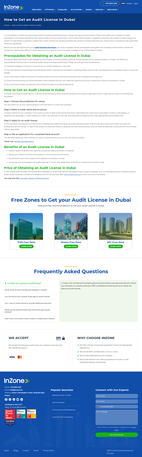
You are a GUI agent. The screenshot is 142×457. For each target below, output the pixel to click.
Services (99, 10)
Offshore (49, 10)
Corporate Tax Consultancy (62, 417)
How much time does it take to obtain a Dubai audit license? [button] (30, 319)
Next (139, 231)
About (6, 450)
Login (136, 3)
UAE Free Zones (58, 403)
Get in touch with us (72, 174)
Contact (26, 450)
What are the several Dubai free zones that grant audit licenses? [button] (27, 311)
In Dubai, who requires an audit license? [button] (24, 283)
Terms (36, 450)
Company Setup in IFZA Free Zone (34, 178)
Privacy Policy (48, 450)
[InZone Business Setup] (14, 5)
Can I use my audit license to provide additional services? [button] (28, 303)
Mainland (62, 10)
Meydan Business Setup (24, 141)
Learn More (26, 246)
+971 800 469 (111, 3)
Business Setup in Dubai (61, 395)
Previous (2, 231)
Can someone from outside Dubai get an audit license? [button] (27, 296)
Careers (129, 3)
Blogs (16, 450)
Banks (89, 10)
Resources (112, 10)
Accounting (76, 10)
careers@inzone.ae (19, 407)
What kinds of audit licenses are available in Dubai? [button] (26, 290)
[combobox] (100, 406)
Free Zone (36, 10)
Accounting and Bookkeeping (63, 410)
